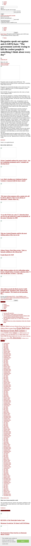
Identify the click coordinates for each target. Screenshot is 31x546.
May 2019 (5, 456)
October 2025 (6, 356)
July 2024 (5, 375)
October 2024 (6, 371)
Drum (14, 328)
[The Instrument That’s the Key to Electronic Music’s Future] (4, 530)
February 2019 (6, 460)
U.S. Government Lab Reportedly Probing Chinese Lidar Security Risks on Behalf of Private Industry (16, 316)
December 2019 (7, 447)
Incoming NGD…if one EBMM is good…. (17, 296)
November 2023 (7, 386)
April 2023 (5, 395)
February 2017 (6, 491)
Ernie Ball (21, 328)
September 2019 (7, 451)
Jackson (25, 332)
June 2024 (5, 377)
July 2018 (5, 469)
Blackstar (17, 326)
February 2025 (6, 366)
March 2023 (6, 396)
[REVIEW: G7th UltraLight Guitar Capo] (4, 517)
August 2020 (6, 436)
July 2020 (5, 438)
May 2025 (5, 362)
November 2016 (7, 495)
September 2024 (7, 373)
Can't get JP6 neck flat (8, 313)
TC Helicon (24, 338)
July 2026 (5, 344)
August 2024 (6, 374)
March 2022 (6, 412)
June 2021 (5, 423)
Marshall (13, 334)
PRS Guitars (9, 336)
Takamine (4, 338)
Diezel (29, 326)
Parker (27, 334)
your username (17, 11)
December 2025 (7, 353)
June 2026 (5, 346)
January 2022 (6, 414)
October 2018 (6, 465)
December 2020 (7, 431)
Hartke (18, 332)
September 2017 (7, 482)
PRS (5, 336)
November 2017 (7, 479)
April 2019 (5, 457)
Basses (5, 3)
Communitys (6, 305)
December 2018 (7, 462)
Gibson (10, 332)
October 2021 (6, 418)
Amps (7, 326)
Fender (6, 332)
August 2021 (6, 421)
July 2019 (5, 453)
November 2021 (7, 417)
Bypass (20, 326)
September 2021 (7, 420)
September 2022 (7, 404)
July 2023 (5, 391)
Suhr (2, 338)
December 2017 (7, 478)
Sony (21, 336)
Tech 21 (27, 338)
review (16, 336)
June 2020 (5, 439)
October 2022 (6, 403)
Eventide (2, 332)
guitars (15, 333)
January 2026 (6, 352)
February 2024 (6, 382)
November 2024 (7, 370)
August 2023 (6, 390)
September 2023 (7, 388)
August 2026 (6, 343)
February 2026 (6, 351)
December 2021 (7, 416)
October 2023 (6, 387)
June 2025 (5, 361)
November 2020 (7, 433)
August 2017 (6, 483)
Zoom (5, 339)
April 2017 (5, 488)
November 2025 (7, 355)
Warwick (2, 339)
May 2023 (5, 394)
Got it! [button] (22, 541)
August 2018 (6, 468)
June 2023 (5, 392)
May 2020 (5, 440)
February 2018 (6, 475)
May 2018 (5, 472)
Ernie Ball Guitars (17, 330)
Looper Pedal (8, 334)
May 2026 (5, 347)
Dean (27, 326)
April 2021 (5, 426)
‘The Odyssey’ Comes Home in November (13, 314)
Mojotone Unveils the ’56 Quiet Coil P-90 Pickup (15, 523)
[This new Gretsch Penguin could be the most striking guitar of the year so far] (8, 230)
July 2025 (5, 360)
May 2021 (5, 425)
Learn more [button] (5, 543)
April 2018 (5, 473)
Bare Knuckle (12, 326)
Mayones (17, 334)
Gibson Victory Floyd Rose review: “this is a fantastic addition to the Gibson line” (14, 251)
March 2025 (6, 365)
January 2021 (6, 430)
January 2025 (6, 368)
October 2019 (6, 449)
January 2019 (6, 461)
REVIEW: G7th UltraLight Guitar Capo (13, 520)
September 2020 (7, 435)
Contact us (3, 507)
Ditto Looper (9, 328)
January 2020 (6, 446)
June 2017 (5, 486)
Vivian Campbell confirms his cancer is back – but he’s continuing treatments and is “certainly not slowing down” (15, 162)
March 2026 (6, 349)
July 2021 (5, 422)
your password (17, 12)
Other (4, 4)
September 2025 (7, 357)
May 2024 (5, 378)
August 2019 (6, 452)
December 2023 (7, 384)
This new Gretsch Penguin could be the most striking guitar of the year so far (14, 234)
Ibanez (21, 332)
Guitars (5, 1)
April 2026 (5, 348)
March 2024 (6, 381)
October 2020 (6, 434)
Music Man (23, 334)
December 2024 (7, 369)
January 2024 (6, 383)
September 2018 (7, 466)
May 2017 (5, 487)
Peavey (2, 336)
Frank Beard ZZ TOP (7, 255)
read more (3, 139)
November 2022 (7, 401)
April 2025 (5, 364)
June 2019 (5, 455)
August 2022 (6, 405)
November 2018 (7, 464)
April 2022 (5, 410)
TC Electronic (15, 338)
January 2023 (6, 399)
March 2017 (6, 490)
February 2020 (6, 444)
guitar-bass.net (4, 59)
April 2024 (5, 379)
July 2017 (5, 485)
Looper (3, 334)
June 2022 (5, 408)
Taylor (8, 338)
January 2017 (6, 492)
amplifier (3, 326)
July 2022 (5, 407)
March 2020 (6, 443)
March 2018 (6, 474)
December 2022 (7, 400)
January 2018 (6, 477)
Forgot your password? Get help (8, 15)
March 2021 (6, 427)
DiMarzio (3, 328)
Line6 (28, 332)
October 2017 (6, 481)
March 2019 (6, 459)
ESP (26, 330)
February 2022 (6, 413)
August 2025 (6, 358)
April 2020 (5, 442)
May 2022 (5, 409)
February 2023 (6, 397)
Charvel (24, 326)
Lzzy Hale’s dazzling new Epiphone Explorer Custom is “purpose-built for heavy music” (14, 180)
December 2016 (7, 494)
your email (16, 19)
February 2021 (6, 429)
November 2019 (7, 448)
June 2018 (5, 470)
